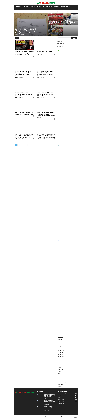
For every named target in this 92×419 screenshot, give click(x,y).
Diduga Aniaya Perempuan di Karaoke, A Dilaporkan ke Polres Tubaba (49, 401)
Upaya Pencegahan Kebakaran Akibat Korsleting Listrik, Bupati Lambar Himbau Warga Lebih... (46, 115)
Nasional (31, 0)
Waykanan (60, 386)
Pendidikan (58, 0)
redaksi (16, 34)
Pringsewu (60, 371)
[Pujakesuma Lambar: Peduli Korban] (46, 45)
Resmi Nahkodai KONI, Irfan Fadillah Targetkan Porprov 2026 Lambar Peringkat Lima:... (46, 94)
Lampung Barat (60, 348)
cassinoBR (43, 11)
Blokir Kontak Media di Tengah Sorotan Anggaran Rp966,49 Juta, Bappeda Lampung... (24, 53)
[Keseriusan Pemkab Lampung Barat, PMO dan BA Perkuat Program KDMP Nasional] (24, 127)
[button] (76, 7)
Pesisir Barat (60, 369)
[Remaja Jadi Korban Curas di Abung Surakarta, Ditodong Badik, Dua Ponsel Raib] (31, 24)
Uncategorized (60, 384)
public (59, 373)
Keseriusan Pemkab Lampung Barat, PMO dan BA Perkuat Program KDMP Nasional (24, 135)
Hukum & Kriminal (51, 0)
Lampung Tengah (61, 352)
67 (24, 144)
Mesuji (59, 358)
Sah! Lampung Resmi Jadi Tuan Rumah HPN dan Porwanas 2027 (24, 113)
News (59, 361)
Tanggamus (60, 378)
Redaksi (26, 0)
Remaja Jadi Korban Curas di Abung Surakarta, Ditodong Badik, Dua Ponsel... (49, 395)
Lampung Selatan (61, 350)
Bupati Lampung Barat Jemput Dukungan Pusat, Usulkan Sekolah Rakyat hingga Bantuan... (24, 74)
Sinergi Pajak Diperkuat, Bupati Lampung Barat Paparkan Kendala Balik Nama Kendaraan (46, 135)
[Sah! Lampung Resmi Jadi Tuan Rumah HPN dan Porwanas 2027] (24, 106)
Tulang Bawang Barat (62, 382)
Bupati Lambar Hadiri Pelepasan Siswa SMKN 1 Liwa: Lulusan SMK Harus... (24, 94)
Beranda (15, 0)
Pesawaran (60, 367)
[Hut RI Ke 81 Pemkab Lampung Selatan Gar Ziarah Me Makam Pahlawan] (40, 408)
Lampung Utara (60, 356)
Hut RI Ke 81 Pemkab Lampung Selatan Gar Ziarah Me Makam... (49, 407)
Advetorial (18, 11)
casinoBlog (37, 11)
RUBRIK (59, 375)
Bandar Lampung (25, 11)
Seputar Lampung (37, 0)
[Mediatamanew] (46, 3)
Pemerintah (44, 0)
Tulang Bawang (61, 380)
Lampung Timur (61, 354)
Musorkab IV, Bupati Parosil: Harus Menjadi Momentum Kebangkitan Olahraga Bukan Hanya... (45, 74)
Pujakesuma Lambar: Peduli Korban (45, 52)
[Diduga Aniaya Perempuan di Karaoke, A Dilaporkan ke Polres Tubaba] (40, 402)
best (32, 11)
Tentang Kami (21, 0)
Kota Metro (60, 346)
